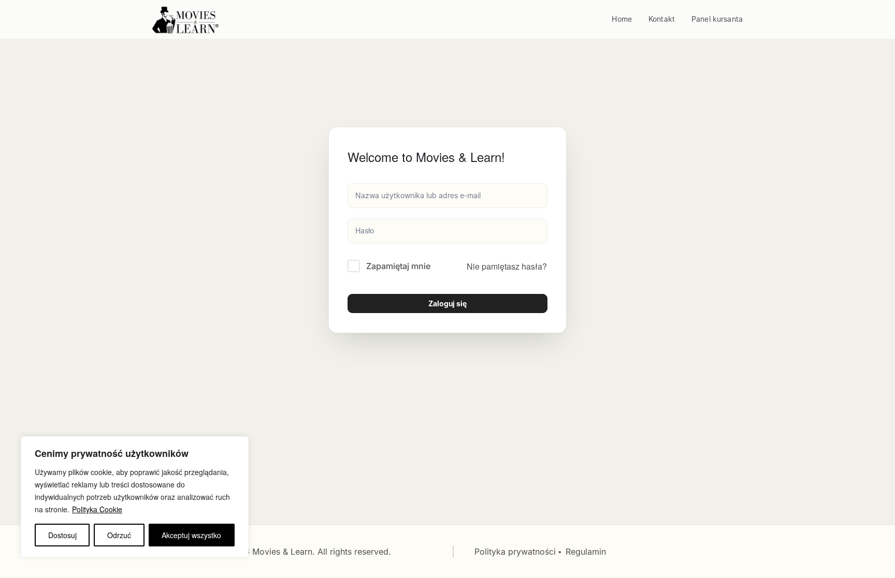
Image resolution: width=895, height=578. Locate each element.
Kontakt (661, 18)
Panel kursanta (717, 18)
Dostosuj (62, 535)
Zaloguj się (447, 303)
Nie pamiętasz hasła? (507, 266)
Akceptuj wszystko (191, 535)
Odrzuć (119, 535)
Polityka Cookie (97, 509)
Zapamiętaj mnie (398, 266)
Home (622, 18)
